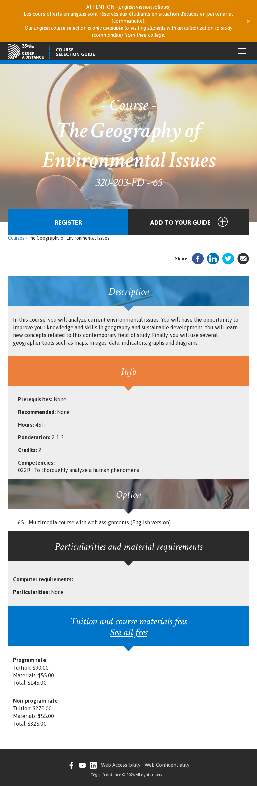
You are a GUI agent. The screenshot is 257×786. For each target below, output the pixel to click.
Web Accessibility (120, 765)
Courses (16, 238)
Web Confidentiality (167, 765)
